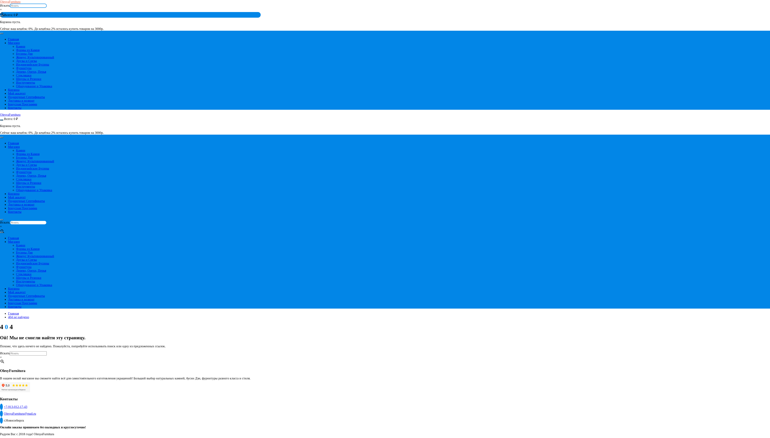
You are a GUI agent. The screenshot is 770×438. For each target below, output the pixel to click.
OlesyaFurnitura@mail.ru (20, 413)
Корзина (13, 89)
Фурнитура (23, 68)
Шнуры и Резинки (28, 79)
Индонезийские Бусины (32, 64)
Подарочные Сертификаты (26, 97)
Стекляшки (23, 75)
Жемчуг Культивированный (35, 57)
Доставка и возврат (21, 100)
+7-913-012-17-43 (15, 407)
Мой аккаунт (17, 93)
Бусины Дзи (24, 53)
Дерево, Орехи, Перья (31, 71)
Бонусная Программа (22, 104)
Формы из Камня (28, 50)
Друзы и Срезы (26, 61)
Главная (13, 39)
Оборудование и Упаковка (34, 86)
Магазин (14, 43)
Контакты (14, 108)
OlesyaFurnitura (10, 1)
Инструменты (25, 82)
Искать (5, 5)
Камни (20, 46)
